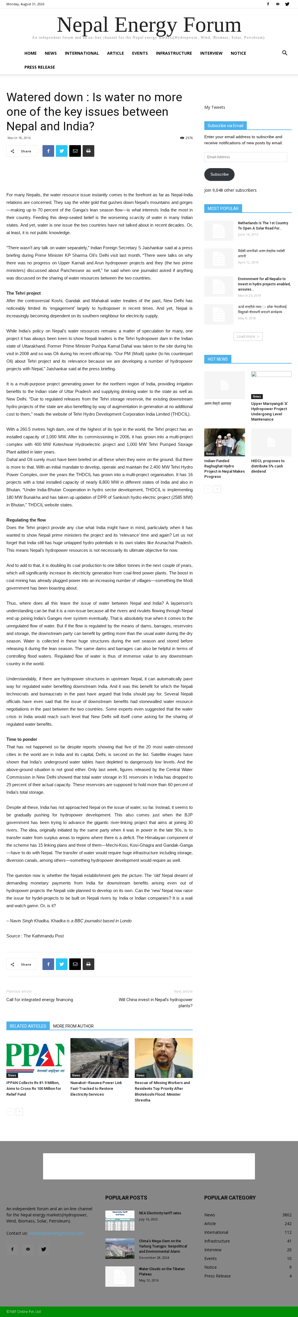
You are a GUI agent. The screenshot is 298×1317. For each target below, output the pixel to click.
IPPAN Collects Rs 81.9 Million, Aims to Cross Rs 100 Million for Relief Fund (33, 1089)
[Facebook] (268, 4)
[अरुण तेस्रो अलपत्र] (224, 385)
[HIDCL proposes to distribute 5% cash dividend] (271, 442)
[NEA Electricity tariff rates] (119, 1221)
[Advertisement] (99, 176)
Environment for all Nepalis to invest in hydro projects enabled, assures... (264, 284)
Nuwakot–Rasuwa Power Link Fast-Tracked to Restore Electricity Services (96, 1089)
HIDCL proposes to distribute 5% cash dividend (268, 466)
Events (140, 53)
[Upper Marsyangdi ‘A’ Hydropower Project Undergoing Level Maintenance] (271, 385)
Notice (238, 53)
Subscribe (219, 174)
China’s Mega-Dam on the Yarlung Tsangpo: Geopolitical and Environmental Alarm (163, 1246)
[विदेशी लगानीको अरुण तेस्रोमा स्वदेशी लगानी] (218, 258)
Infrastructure (174, 53)
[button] (285, 53)
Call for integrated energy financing (39, 999)
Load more (246, 336)
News (51, 53)
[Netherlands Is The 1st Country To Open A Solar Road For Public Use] (218, 230)
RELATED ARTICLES (28, 1026)
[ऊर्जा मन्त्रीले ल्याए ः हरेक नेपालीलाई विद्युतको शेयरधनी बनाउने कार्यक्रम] (218, 314)
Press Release (39, 67)
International (82, 53)
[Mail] (277, 4)
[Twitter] (287, 4)
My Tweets (214, 107)
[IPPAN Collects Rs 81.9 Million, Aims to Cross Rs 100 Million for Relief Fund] (35, 1058)
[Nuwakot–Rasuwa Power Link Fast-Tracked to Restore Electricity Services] (99, 1058)
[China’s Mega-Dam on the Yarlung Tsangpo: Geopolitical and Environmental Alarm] (119, 1248)
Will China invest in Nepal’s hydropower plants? (156, 1002)
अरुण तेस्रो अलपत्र (217, 403)
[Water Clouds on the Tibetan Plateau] (119, 1276)
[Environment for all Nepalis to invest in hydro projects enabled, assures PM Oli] (218, 286)
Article (115, 53)
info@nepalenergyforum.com (56, 1233)
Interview (211, 53)
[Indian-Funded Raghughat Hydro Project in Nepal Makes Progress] (224, 442)
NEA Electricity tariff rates (160, 1213)
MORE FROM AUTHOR (73, 1026)
